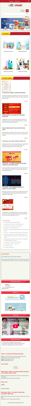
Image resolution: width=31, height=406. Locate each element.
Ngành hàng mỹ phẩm (8, 71)
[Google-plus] (3, 384)
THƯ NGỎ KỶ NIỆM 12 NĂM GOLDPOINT (13, 92)
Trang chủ (11, 1)
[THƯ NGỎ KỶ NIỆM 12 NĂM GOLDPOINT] (15, 86)
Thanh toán (15, 368)
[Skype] (4, 384)
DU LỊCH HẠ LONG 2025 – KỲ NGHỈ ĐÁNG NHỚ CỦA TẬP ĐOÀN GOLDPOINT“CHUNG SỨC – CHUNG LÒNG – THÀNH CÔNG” (16, 236)
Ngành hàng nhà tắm (8, 51)
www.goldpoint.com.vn (9, 359)
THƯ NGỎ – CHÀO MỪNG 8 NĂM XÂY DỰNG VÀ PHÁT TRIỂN (13, 188)
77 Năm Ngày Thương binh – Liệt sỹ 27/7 (11, 243)
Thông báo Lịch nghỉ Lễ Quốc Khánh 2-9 (13, 141)
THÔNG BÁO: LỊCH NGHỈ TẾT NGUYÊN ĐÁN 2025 (13, 115)
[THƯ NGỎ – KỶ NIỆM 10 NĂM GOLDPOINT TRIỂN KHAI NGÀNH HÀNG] (15, 157)
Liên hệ (15, 366)
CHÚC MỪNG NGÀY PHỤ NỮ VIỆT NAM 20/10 (13, 128)
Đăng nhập (17, 1)
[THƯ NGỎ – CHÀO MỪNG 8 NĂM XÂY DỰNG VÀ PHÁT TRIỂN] (15, 181)
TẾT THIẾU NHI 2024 (8, 245)
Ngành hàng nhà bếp (22, 71)
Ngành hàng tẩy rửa (22, 51)
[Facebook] (1, 384)
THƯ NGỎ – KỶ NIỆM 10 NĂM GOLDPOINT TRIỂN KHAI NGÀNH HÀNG (14, 164)
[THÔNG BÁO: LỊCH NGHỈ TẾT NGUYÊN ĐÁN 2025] (15, 108)
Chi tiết (25, 101)
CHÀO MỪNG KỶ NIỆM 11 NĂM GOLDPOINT (12, 242)
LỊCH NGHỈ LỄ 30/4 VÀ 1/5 (9, 247)
